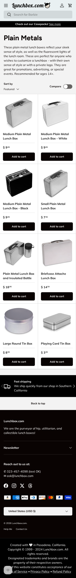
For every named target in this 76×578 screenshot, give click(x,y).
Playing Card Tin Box (55, 343)
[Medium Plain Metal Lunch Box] (19, 113)
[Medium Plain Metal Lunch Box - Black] (19, 183)
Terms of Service (16, 571)
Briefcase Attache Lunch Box (53, 276)
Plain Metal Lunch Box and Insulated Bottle (18, 276)
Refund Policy (62, 571)
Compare (55, 86)
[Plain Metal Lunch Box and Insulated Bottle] (19, 253)
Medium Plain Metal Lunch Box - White (55, 136)
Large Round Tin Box (17, 343)
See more (55, 24)
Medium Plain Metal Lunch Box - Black (17, 206)
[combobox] (38, 14)
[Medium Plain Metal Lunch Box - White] (57, 113)
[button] (70, 5)
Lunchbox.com (19, 523)
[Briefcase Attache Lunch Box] (57, 253)
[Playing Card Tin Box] (57, 322)
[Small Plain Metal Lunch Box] (57, 183)
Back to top (38, 403)
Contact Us (21, 529)
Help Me (8, 529)
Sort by (8, 83)
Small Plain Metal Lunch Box (53, 206)
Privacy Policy (40, 571)
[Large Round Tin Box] (19, 322)
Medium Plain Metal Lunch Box (17, 136)
